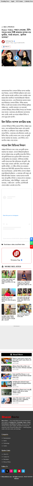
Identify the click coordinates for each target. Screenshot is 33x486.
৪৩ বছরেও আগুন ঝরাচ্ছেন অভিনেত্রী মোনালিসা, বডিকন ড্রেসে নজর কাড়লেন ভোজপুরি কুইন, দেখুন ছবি (8, 318)
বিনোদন (12, 27)
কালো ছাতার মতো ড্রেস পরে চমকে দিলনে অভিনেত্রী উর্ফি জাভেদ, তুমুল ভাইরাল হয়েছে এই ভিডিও (23, 299)
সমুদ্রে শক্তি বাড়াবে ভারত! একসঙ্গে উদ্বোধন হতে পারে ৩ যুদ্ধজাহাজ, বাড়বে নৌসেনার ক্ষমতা (21, 399)
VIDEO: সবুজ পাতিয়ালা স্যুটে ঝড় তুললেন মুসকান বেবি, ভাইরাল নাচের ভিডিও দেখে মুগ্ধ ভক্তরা (8, 281)
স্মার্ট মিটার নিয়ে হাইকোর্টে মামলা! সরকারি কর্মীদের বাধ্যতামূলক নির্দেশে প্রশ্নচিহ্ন (21, 383)
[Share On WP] (31, 243)
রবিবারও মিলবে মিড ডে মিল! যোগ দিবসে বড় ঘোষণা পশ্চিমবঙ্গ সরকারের (22, 367)
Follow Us (7, 46)
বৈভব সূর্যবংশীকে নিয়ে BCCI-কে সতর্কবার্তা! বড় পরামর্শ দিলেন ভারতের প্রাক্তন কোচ (21, 375)
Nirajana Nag (10, 41)
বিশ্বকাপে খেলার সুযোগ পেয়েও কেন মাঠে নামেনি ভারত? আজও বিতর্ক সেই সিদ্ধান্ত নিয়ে (21, 360)
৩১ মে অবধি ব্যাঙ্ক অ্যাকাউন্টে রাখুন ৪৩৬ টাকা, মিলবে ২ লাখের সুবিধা (23, 315)
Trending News (5, 1)
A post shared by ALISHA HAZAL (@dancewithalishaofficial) (18, 238)
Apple (12, 1)
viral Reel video (20, 244)
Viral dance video (9, 244)
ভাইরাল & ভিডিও (7, 27)
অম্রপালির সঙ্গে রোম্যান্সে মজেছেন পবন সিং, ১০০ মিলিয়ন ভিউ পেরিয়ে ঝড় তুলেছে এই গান (9, 299)
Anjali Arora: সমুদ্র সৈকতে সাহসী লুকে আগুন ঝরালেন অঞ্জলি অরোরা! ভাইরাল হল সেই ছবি (24, 284)
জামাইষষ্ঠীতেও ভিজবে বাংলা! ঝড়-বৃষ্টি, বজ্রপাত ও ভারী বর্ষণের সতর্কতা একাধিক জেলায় (22, 391)
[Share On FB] (31, 239)
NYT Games (19, 1)
